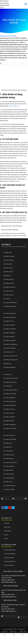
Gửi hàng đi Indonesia (9, 424)
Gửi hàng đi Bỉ (7, 275)
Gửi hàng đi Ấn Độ (8, 458)
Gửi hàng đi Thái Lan (9, 409)
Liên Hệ (6, 538)
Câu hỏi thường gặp (9, 550)
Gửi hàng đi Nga (7, 443)
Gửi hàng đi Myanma (9, 489)
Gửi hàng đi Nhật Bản (9, 313)
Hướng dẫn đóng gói (10, 561)
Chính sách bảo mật (9, 553)
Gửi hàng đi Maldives (9, 397)
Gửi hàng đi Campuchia (9, 405)
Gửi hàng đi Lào (7, 481)
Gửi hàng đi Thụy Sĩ (8, 352)
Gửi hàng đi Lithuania (9, 340)
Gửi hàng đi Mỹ (7, 252)
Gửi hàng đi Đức (7, 264)
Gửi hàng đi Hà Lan (8, 283)
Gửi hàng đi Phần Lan (9, 287)
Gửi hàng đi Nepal (8, 470)
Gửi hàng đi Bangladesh (10, 390)
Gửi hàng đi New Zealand (10, 378)
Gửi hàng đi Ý (7, 298)
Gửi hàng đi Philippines (9, 428)
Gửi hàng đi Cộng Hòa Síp (10, 356)
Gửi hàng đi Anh (7, 268)
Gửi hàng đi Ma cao (8, 413)
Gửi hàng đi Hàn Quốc (9, 317)
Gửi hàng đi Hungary (9, 325)
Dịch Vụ (6, 534)
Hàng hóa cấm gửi (9, 565)
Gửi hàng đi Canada (8, 256)
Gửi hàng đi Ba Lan (8, 279)
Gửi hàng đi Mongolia (9, 401)
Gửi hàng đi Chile (8, 451)
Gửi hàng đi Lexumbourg (10, 344)
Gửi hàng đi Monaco (9, 336)
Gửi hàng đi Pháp (8, 271)
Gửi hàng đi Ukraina (9, 417)
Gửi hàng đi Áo (7, 363)
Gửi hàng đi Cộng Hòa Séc (10, 359)
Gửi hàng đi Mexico (8, 260)
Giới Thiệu (6, 523)
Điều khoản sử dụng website (8, 36)
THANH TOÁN (7, 531)
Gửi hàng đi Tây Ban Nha (10, 302)
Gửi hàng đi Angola (8, 466)
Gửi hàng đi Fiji (7, 447)
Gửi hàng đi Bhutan (8, 454)
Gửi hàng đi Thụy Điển (9, 348)
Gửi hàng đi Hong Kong (9, 382)
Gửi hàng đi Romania (9, 332)
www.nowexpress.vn (13, 106)
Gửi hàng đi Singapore (9, 439)
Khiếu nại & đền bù (9, 557)
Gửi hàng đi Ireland (8, 478)
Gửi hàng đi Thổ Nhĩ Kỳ (9, 329)
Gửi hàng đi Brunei (8, 420)
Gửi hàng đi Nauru (8, 474)
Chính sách (7, 527)
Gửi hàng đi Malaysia (9, 485)
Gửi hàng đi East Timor (9, 393)
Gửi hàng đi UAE (7, 386)
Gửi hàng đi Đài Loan (9, 435)
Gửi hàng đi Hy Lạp (8, 295)
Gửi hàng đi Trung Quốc (10, 462)
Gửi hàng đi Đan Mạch (9, 367)
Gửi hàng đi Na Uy (8, 291)
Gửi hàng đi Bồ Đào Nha (9, 306)
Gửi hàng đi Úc (7, 374)
